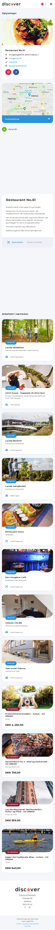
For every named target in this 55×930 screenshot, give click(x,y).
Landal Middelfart (14, 347)
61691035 (13, 62)
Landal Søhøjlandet (15, 486)
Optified (27, 926)
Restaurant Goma (14, 532)
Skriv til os (27, 904)
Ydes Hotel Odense (15, 668)
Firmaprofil (28, 898)
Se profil (10, 342)
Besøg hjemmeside (17, 66)
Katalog (27, 901)
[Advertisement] (27, 163)
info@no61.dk (15, 58)
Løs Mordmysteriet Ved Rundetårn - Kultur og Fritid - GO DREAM (24, 810)
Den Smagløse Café (15, 577)
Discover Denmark (27, 895)
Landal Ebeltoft (13, 441)
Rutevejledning (12, 119)
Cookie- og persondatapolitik (27, 924)
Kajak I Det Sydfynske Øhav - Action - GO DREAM (26, 858)
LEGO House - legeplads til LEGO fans (25, 393)
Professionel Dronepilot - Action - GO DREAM (25, 715)
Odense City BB (13, 623)
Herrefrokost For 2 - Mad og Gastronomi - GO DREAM (27, 762)
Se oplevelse (12, 709)
